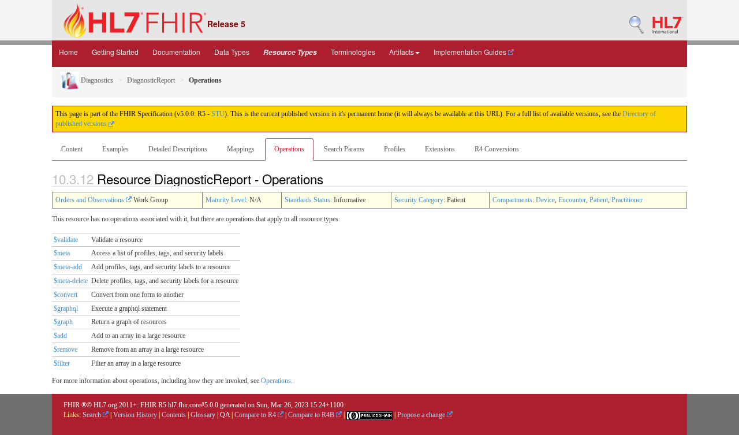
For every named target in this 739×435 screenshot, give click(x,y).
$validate (66, 240)
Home (68, 52)
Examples (115, 149)
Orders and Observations (90, 200)
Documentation (176, 52)
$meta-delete (71, 281)
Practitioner (627, 200)
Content (72, 149)
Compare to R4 (256, 415)
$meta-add (68, 267)
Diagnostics (96, 80)
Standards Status (307, 200)
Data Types (231, 52)
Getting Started (115, 52)
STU (218, 114)
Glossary (203, 415)
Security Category (418, 200)
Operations (289, 149)
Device (545, 200)
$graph (63, 322)
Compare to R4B (312, 415)
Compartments (512, 200)
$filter (62, 363)
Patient (598, 200)
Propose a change (422, 415)
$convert (65, 295)
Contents (174, 415)
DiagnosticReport (151, 80)
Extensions (440, 149)
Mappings (241, 149)
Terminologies (353, 52)
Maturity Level (226, 200)
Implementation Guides (471, 52)
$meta (62, 253)
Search (93, 415)
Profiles (394, 149)
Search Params (344, 149)
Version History (135, 415)
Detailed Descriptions (177, 149)
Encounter (572, 200)
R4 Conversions (497, 149)
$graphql (66, 308)
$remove (65, 349)
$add (60, 336)
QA (225, 415)
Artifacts (401, 52)
